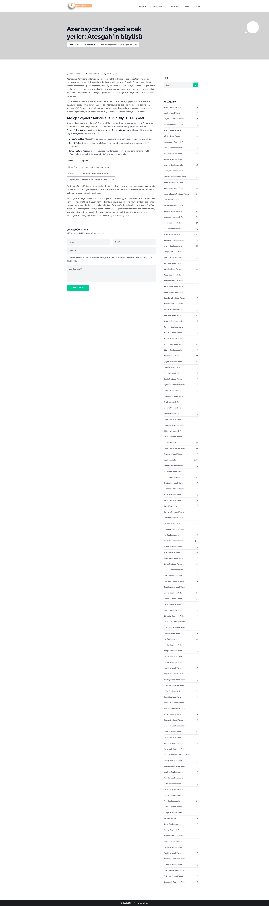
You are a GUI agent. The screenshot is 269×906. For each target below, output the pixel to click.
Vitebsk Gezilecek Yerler (173, 841)
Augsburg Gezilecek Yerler (174, 240)
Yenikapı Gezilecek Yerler (173, 876)
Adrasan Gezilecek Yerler (173, 124)
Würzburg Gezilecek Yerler (174, 859)
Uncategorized (170, 818)
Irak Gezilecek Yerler (172, 535)
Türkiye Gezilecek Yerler (173, 812)
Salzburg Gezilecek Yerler (174, 743)
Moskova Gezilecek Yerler (174, 685)
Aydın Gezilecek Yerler (172, 263)
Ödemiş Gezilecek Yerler (173, 720)
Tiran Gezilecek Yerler (172, 801)
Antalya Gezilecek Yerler (173, 211)
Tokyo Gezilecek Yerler (173, 807)
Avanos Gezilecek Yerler (173, 246)
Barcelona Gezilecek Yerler (174, 298)
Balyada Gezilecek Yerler (173, 286)
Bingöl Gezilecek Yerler (173, 338)
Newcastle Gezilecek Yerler (174, 708)
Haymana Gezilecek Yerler (174, 512)
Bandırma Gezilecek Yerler (174, 292)
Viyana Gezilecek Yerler (173, 847)
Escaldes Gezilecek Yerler (174, 425)
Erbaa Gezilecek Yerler (172, 413)
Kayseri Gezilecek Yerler (173, 593)
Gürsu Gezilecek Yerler (172, 494)
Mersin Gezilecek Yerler (173, 662)
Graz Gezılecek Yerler (172, 477)
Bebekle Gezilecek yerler (173, 304)
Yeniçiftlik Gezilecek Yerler (174, 870)
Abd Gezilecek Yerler (172, 113)
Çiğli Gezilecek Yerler (172, 367)
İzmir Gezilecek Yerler (172, 552)
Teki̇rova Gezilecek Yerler (174, 795)
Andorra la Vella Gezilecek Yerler (176, 194)
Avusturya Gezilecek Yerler (174, 257)
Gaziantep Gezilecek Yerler (174, 448)
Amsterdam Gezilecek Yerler (175, 176)
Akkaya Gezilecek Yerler (173, 148)
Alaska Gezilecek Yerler (173, 159)
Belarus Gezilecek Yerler (173, 309)
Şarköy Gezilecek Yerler (173, 760)
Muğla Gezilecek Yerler (172, 691)
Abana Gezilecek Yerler (173, 107)
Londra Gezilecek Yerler (173, 645)
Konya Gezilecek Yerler (173, 610)
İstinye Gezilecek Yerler (173, 546)
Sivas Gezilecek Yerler (172, 783)
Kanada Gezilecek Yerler (173, 570)
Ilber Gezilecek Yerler (172, 523)
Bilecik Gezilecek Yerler (173, 333)
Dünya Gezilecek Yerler (173, 390)
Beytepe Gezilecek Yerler (174, 327)
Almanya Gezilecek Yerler (173, 165)
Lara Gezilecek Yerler (172, 633)
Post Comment (78, 288)
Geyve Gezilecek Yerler (173, 454)
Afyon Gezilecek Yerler (173, 130)
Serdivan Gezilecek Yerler (174, 772)
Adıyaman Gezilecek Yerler (174, 119)
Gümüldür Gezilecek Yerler (174, 489)
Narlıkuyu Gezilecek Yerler (174, 703)
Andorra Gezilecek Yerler (173, 188)
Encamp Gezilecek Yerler (173, 408)
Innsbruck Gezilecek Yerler (174, 529)
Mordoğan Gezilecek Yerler (174, 679)
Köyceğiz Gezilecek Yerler (174, 616)
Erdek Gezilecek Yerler (172, 419)
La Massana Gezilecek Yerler (174, 627)
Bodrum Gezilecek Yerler (173, 344)
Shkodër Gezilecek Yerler (173, 778)
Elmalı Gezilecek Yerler (172, 402)
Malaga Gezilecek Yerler (173, 651)
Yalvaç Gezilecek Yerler (173, 864)
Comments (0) (93, 74)
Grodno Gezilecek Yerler (173, 483)
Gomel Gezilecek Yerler (173, 471)
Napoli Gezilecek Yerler (173, 697)
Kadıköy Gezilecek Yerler (173, 558)
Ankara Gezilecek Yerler (173, 200)
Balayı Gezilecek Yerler (172, 275)
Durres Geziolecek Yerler (173, 396)
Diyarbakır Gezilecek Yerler (174, 385)
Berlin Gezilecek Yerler (172, 315)
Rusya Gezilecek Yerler (172, 737)
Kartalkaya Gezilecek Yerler (174, 587)
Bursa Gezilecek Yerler (172, 356)
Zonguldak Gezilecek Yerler (174, 882)
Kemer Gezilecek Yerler (173, 598)
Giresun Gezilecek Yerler (173, 466)
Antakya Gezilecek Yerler (173, 205)
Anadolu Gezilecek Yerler (173, 182)
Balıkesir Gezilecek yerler (173, 281)
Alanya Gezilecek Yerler (173, 153)
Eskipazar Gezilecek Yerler (174, 431)
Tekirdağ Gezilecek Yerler (174, 789)
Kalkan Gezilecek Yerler (173, 564)
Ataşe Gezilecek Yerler (172, 223)
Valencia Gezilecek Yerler (173, 836)
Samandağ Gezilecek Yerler (174, 749)
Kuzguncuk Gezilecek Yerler (174, 622)
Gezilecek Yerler (170, 460)
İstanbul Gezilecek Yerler (173, 541)
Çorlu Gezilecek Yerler (172, 373)
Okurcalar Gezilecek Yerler (174, 726)
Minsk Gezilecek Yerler (172, 668)
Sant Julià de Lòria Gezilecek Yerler (177, 755)
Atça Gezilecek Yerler (172, 228)
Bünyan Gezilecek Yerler (173, 350)
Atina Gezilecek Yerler (172, 234)
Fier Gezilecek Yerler (172, 442)
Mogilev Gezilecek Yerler (173, 674)
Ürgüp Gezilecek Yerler (173, 824)
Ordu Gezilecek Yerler (172, 731)
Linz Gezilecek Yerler (172, 639)
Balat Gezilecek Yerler (172, 269)
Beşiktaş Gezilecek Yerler (173, 321)
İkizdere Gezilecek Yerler (173, 518)
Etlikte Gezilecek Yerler (173, 437)
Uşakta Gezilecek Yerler (173, 830)
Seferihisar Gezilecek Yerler (174, 766)
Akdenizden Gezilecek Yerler (175, 142)
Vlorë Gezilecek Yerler (172, 853)
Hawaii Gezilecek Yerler (173, 506)
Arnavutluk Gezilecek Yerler (174, 217)
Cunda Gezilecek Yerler (173, 379)
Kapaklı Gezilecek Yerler (173, 575)
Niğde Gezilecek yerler (173, 714)
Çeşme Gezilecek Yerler (173, 361)
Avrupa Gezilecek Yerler (173, 252)
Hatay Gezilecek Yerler (172, 500)
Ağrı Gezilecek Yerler (172, 136)
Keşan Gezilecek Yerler (172, 604)
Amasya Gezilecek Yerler (173, 171)
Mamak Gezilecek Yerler (173, 656)
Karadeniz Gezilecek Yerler (174, 581)
